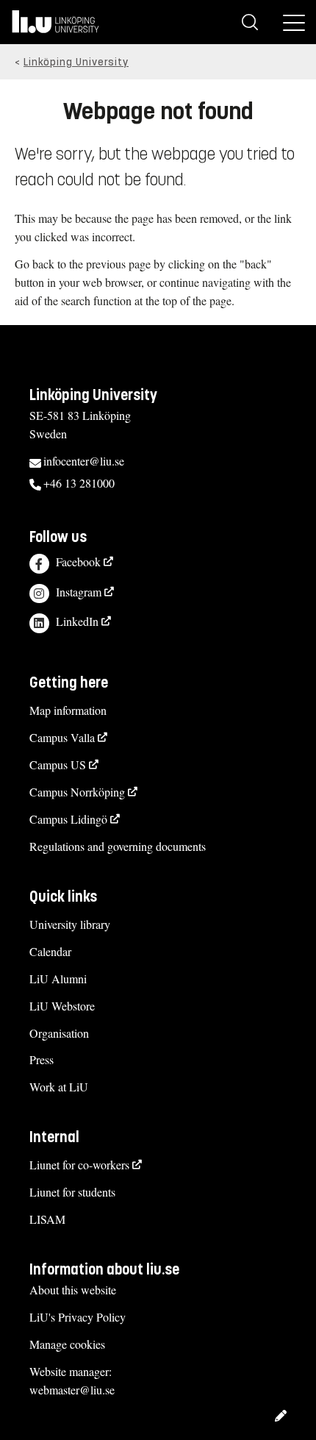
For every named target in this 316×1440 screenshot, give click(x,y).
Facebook (78, 561)
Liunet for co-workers (79, 1164)
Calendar (50, 951)
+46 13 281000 (79, 483)
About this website (72, 1289)
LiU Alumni (58, 978)
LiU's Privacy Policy (77, 1317)
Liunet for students (72, 1192)
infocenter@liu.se (83, 460)
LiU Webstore (62, 1005)
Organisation (59, 1033)
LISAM (47, 1219)
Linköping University (76, 62)
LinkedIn (77, 621)
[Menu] (294, 22)
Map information (68, 710)
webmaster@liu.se (72, 1389)
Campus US (57, 764)
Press (41, 1059)
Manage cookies (67, 1344)
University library (69, 924)
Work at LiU (58, 1086)
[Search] (250, 22)
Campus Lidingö (68, 819)
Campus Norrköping (77, 791)
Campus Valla (62, 737)
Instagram (78, 591)
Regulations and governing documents (117, 846)
